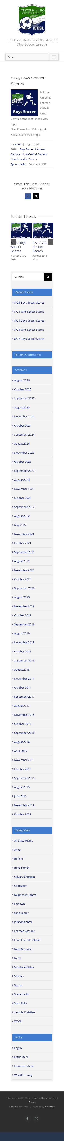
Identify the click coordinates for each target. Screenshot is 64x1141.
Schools (19, 976)
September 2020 (24, 588)
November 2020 (24, 570)
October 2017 (22, 687)
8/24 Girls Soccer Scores (29, 329)
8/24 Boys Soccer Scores (29, 320)
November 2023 (24, 452)
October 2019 (22, 615)
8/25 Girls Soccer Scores (40, 247)
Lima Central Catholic (34, 154)
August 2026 (22, 380)
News (17, 958)
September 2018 (24, 660)
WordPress (50, 1106)
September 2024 (24, 434)
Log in (18, 1048)
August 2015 (22, 787)
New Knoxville (19, 159)
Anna (17, 849)
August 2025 (22, 407)
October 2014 (22, 814)
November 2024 (24, 416)
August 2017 (22, 705)
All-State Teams (23, 840)
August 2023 (22, 479)
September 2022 (24, 507)
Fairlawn (19, 903)
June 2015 (20, 796)
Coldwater (20, 885)
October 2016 (22, 723)
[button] (13, 242)
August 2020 (22, 597)
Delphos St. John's (25, 894)
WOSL (18, 1021)
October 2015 (22, 769)
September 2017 (24, 696)
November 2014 (24, 805)
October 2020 (22, 579)
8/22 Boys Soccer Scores (29, 338)
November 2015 (24, 760)
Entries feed (21, 1057)
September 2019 (24, 624)
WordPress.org (23, 1075)
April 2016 (20, 751)
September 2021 (24, 552)
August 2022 (22, 516)
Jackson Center (23, 922)
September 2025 (24, 398)
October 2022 (22, 498)
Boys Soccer (27, 149)
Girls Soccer (21, 913)
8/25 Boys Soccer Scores (18, 247)
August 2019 (22, 633)
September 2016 (24, 732)
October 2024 (22, 425)
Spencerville (18, 164)
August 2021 (22, 561)
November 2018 (24, 642)
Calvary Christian (24, 876)
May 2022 (20, 525)
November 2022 (24, 488)
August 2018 (22, 669)
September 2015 (24, 778)
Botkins (18, 858)
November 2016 (24, 714)
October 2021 (22, 543)
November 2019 (24, 606)
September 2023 (24, 470)
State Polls (20, 1003)
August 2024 (22, 443)
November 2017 (24, 678)
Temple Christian (24, 1012)
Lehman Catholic (24, 931)
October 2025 (22, 389)
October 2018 (22, 651)
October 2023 (22, 461)
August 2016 (22, 742)
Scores (33, 159)
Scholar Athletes (24, 967)
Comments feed (24, 1066)
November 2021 (24, 534)
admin (18, 144)
